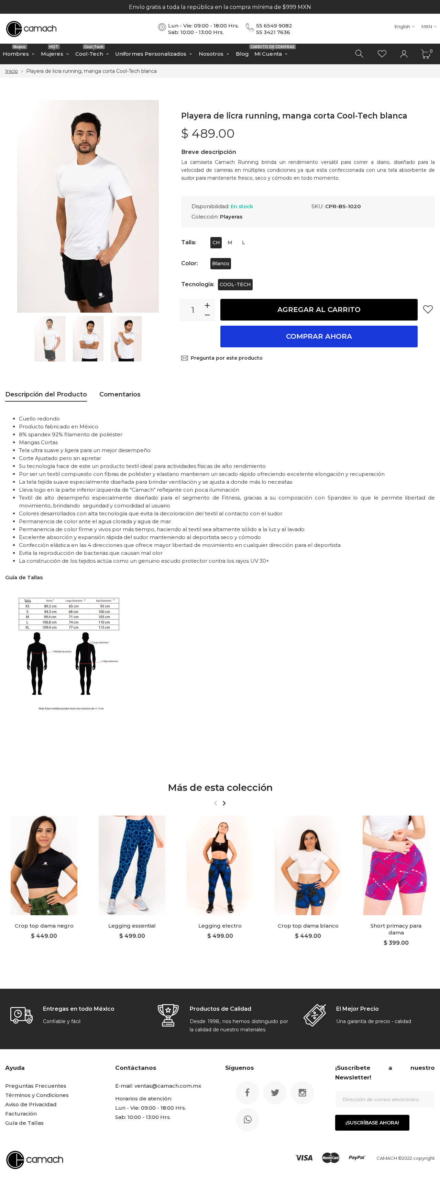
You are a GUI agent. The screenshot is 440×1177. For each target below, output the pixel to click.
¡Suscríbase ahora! (372, 1123)
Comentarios (120, 394)
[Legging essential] (132, 865)
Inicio (11, 71)
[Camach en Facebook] (247, 1093)
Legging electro (220, 925)
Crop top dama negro (44, 925)
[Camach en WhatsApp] (247, 1119)
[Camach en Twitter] (275, 1093)
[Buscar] (360, 54)
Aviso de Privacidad (31, 1104)
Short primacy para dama (396, 929)
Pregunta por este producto (227, 358)
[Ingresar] (404, 54)
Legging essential (132, 925)
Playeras (231, 216)
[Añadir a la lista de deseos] (428, 309)
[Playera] (50, 338)
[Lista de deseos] (382, 54)
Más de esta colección (220, 787)
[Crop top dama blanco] (308, 865)
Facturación (21, 1113)
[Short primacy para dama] (396, 865)
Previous (17, 206)
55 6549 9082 (274, 25)
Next (158, 206)
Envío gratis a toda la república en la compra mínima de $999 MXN (220, 7)
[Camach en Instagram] (302, 1093)
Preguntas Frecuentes (35, 1086)
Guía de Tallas (24, 1123)
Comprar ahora (319, 336)
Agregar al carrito (319, 309)
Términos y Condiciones (37, 1095)
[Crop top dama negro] (44, 865)
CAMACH (386, 1158)
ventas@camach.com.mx (167, 1086)
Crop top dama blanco (308, 925)
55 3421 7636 (273, 32)
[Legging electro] (220, 865)
